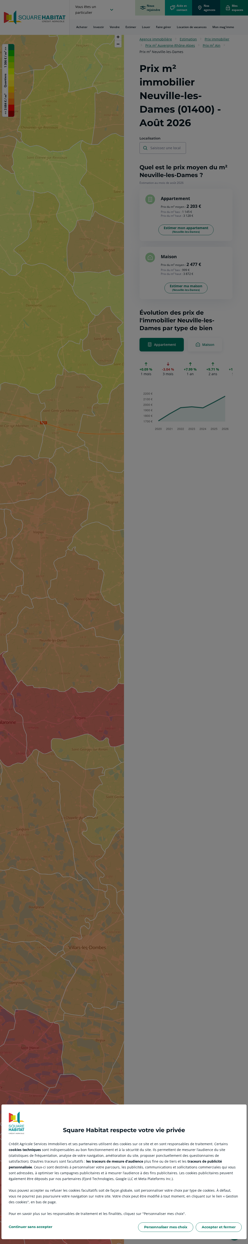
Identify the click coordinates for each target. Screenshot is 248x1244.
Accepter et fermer (219, 1227)
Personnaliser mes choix (165, 1227)
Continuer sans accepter (30, 1227)
